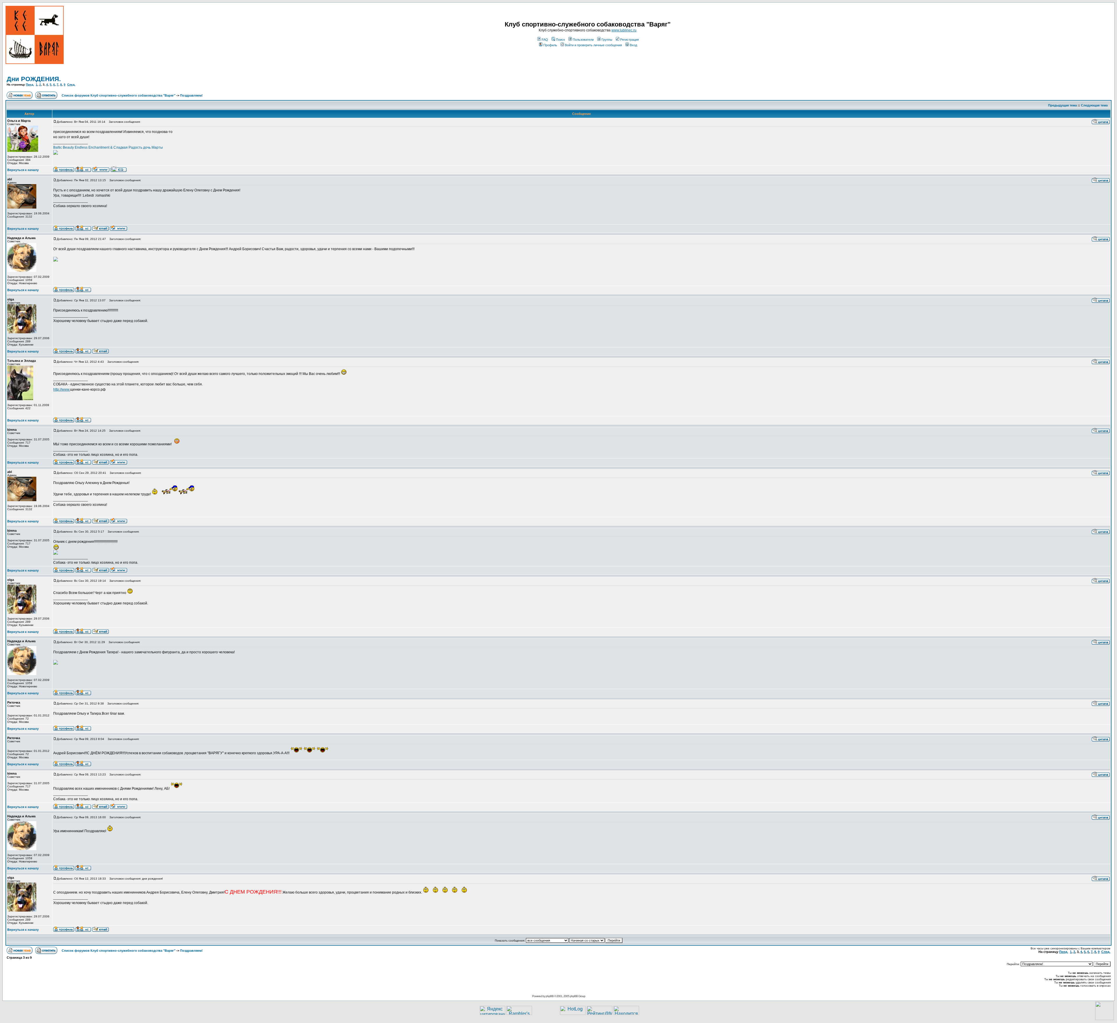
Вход (633, 45)
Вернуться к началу (23, 170)
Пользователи (583, 39)
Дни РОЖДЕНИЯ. (34, 79)
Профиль (550, 45)
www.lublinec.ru (623, 30)
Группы (607, 39)
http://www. (61, 389)
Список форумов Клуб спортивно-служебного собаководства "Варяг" (118, 95)
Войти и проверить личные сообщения (593, 45)
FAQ (545, 39)
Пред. (30, 84)
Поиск (560, 39)
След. (71, 84)
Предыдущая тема (1062, 105)
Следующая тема (1094, 105)
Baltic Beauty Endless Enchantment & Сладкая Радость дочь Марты (108, 147)
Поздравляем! (191, 95)
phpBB (550, 996)
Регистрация (629, 39)
